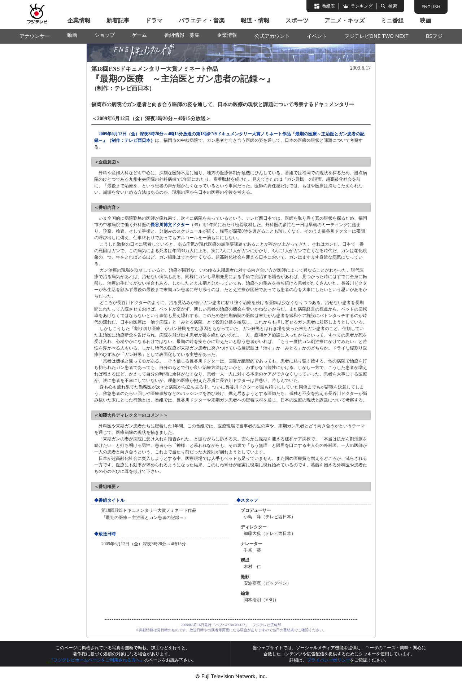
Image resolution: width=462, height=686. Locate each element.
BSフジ (434, 36)
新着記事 (118, 20)
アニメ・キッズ (344, 20)
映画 (425, 20)
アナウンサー (34, 36)
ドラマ (154, 20)
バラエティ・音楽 (202, 20)
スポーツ (297, 20)
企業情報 (79, 20)
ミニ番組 (392, 20)
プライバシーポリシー (328, 660)
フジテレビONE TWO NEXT (376, 36)
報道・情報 (255, 20)
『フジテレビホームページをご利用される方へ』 (96, 660)
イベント (317, 36)
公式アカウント (272, 36)
